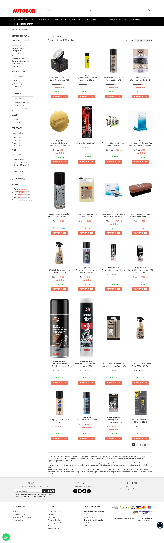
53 (145, 445)
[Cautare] (90, 11)
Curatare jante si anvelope (21, 40)
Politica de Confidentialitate (38, 496)
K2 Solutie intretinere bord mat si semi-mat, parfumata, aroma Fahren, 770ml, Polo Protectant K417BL (59, 271)
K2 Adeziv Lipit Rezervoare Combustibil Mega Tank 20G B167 (113, 365)
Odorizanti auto (17, 53)
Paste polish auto (20, 103)
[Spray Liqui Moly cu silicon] (86, 403)
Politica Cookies (17, 520)
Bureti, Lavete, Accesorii (20, 61)
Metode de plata (54, 511)
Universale (17, 122)
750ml (16, 137)
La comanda (18, 179)
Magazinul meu (19, 506)
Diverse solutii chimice (19, 56)
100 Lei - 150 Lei (19, 165)
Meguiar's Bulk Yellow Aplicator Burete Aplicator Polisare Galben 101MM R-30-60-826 (59, 144)
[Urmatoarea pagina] (148, 444)
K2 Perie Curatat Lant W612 (86, 143)
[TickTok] (84, 491)
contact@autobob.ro (130, 489)
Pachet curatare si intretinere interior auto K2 (113, 144)
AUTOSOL (17, 84)
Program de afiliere (54, 528)
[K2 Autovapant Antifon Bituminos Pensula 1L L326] (140, 60)
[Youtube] (80, 491)
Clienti (51, 506)
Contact (14, 523)
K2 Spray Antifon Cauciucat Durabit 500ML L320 (114, 78)
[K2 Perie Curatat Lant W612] (86, 121)
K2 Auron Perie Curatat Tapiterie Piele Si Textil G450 (140, 215)
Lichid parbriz (16, 51)
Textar (86, 75)
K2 (59, 75)
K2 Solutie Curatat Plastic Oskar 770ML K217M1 (141, 365)
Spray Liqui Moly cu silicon (86, 420)
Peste (16, 189)
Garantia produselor (55, 523)
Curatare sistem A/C (19, 43)
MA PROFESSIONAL (114, 268)
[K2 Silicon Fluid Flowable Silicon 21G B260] (140, 403)
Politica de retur (53, 517)
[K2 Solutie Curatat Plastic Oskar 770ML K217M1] (140, 328)
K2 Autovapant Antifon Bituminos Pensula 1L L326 (140, 78)
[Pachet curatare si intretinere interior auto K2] (113, 121)
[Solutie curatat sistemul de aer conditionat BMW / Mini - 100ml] (59, 190)
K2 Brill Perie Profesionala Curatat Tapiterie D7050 (59, 78)
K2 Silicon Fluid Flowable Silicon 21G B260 (140, 421)
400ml (16, 143)
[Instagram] (89, 491)
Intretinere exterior (18, 45)
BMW (16, 119)
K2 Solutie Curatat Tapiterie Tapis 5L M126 (86, 215)
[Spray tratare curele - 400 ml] (113, 253)
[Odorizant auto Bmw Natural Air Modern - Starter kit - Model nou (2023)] (113, 189)
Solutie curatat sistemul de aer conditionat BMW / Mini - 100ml (59, 215)
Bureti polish (18, 105)
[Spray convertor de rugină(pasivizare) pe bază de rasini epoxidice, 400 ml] (59, 328)
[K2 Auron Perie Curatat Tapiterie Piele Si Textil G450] (140, 189)
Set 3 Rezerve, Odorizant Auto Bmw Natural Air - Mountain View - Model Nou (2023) (141, 144)
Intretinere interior (18, 48)
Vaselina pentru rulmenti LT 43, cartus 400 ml (86, 365)
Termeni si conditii (18, 514)
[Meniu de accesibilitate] (160, 525)
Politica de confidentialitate (21, 517)
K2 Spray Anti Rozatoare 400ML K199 (59, 421)
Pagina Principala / (19, 29)
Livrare (50, 514)
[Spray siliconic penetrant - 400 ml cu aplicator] (140, 253)
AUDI (16, 81)
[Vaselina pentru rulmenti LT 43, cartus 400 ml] (86, 328)
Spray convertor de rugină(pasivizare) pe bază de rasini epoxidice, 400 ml (59, 365)
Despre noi (15, 511)
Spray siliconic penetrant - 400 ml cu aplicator (140, 271)
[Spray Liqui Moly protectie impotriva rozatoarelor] (86, 253)
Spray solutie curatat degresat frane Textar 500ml (86, 78)
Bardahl (16, 86)
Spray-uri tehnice (18, 58)
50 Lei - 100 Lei (19, 162)
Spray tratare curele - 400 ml (113, 270)
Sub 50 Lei (17, 159)
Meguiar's (59, 141)
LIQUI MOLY (86, 268)
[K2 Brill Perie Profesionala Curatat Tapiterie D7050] (59, 60)
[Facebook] (75, 491)
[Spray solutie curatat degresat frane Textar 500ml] (86, 61)
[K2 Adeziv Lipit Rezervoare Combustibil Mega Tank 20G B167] (113, 328)
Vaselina (15, 66)
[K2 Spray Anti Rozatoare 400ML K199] (59, 403)
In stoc (16, 176)
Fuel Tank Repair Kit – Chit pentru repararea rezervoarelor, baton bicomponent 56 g (113, 421)
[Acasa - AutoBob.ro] (24, 11)
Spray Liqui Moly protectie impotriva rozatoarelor (86, 271)
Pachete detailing (18, 63)
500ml (16, 140)
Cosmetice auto (19, 108)
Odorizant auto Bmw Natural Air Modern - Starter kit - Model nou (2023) (113, 215)
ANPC (50, 526)
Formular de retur (54, 520)
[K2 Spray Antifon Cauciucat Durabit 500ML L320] (113, 60)
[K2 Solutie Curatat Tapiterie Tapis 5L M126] (86, 189)
